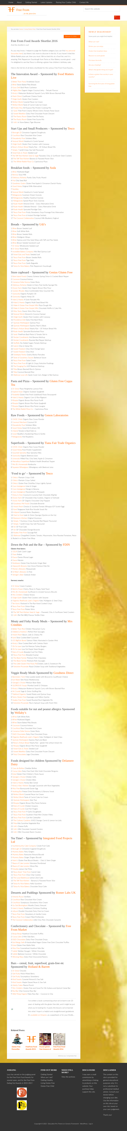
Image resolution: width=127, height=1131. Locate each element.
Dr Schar (15, 246)
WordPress (84, 1124)
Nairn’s (15, 860)
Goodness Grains (19, 183)
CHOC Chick (17, 419)
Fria (13, 181)
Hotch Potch (18, 507)
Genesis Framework (72, 1124)
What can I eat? (94, 42)
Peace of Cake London (20, 863)
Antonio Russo (18, 897)
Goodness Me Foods (21, 504)
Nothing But (17, 792)
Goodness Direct (63, 672)
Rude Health (18, 204)
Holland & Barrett (39, 966)
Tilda (15, 369)
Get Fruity (16, 974)
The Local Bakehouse (21, 878)
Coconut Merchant (19, 422)
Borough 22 (16, 133)
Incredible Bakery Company (22, 252)
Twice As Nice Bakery (21, 266)
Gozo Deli (16, 88)
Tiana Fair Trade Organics (60, 442)
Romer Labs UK (66, 892)
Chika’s (15, 477)
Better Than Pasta (19, 82)
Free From (27, 10)
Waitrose (16, 535)
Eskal (14, 774)
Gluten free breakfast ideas (98, 51)
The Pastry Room (19, 116)
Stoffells (16, 343)
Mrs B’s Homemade (19, 464)
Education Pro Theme (55, 1124)
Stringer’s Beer (18, 575)
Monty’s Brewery (18, 569)
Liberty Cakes (17, 985)
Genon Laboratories (56, 415)
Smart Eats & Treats (19, 153)
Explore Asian (17, 392)
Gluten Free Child (47, 1086)
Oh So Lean (16, 646)
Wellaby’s (20, 712)
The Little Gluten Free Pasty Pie (25, 664)
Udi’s (15, 122)
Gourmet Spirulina (19, 453)
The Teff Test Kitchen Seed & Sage (25, 156)
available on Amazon (39, 1015)
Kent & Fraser (17, 589)
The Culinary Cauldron (22, 820)
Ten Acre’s (16, 604)
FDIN (66, 544)
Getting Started (46, 1074)
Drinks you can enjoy (96, 46)
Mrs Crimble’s (17, 595)
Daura (14, 557)
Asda (53, 167)
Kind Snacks (17, 979)
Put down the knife (95, 60)
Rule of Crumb (18, 652)
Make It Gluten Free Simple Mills (25, 305)
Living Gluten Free (71, 1055)
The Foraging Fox (19, 366)
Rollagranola (17, 195)
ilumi (15, 509)
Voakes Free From (20, 533)
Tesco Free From (19, 212)
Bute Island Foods (19, 276)
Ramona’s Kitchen (20, 518)
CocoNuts (16, 135)
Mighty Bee (17, 90)
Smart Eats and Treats (21, 255)
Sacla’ (15, 111)
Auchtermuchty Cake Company (24, 846)
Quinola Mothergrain (21, 323)
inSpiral (15, 431)
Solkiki (15, 951)
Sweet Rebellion (19, 114)
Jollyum (15, 911)
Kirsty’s (15, 93)
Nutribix (15, 189)
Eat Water (16, 680)
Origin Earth (17, 99)
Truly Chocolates (19, 754)
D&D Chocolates (18, 734)
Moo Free (16, 789)
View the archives (68, 1077)
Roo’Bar (15, 991)
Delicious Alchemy (19, 178)
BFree (14, 717)
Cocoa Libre (17, 771)
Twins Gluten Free (19, 697)
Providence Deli (19, 320)
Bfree (14, 85)
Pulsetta (15, 869)
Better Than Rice (18, 629)
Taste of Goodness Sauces (23, 358)
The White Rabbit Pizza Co (23, 162)
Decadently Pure (18, 138)
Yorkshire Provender (21, 667)
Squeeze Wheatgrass (20, 467)
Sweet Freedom (19, 349)
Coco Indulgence (18, 486)
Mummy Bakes (18, 852)
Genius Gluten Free (61, 272)
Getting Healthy (47, 1080)
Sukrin (15, 346)
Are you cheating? (95, 65)
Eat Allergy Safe (18, 942)
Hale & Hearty (18, 300)
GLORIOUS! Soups (19, 686)
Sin (14, 527)
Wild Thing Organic (19, 994)
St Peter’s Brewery (19, 572)
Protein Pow (18, 108)
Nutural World (17, 141)
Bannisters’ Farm (18, 677)
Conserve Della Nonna (21, 282)
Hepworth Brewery (19, 566)
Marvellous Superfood (20, 461)
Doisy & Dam (17, 495)
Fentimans (16, 563)
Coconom (16, 279)
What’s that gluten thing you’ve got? (101, 69)
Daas (14, 554)
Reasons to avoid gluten (97, 56)
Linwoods (16, 459)
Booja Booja (17, 934)
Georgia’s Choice (18, 683)
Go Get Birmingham (19, 905)
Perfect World (17, 102)
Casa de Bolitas (18, 768)
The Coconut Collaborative (23, 218)
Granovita (16, 294)
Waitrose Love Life (20, 375)
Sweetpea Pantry (19, 355)
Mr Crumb (16, 691)
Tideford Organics (19, 694)
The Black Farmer (20, 658)
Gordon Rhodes (18, 291)
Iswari (14, 434)
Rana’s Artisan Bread (20, 147)
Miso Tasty (17, 311)
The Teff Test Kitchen (21, 159)
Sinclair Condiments (21, 337)
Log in (91, 1124)
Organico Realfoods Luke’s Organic (25, 601)
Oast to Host (18, 515)
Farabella (15, 395)
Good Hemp (17, 186)
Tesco (71, 128)
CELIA (14, 552)
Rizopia (15, 400)
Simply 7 (15, 150)
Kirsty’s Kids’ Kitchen (20, 786)
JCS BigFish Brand (19, 640)
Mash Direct (17, 96)
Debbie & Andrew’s (19, 632)
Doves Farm (17, 288)
